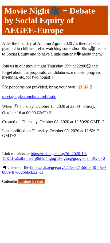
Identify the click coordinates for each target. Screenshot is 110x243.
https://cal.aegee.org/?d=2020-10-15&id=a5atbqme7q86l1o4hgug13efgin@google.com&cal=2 (53, 156)
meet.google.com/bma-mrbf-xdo (29, 96)
